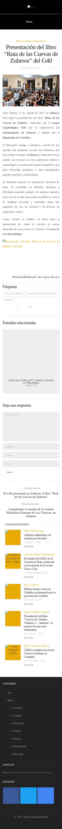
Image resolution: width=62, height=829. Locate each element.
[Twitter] (28, 795)
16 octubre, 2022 (35, 661)
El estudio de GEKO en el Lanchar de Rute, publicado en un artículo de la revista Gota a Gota (39, 563)
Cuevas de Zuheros (13, 293)
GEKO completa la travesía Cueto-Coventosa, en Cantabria (39, 653)
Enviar (9, 472)
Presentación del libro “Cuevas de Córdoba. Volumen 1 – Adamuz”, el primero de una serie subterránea (38, 622)
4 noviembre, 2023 (36, 573)
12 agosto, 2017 (31, 68)
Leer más (29, 546)
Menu (29, 21)
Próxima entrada (30, 504)
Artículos (28, 554)
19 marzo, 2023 (34, 634)
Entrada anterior (32, 488)
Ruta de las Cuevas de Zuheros (42, 293)
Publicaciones (39, 41)
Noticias (35, 585)
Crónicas (35, 612)
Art (9, 692)
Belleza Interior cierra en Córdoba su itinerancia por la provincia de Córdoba (39, 592)
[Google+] (45, 795)
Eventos (27, 41)
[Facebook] (11, 795)
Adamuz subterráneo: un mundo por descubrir (37, 536)
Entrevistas (18, 723)
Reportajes (18, 754)
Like (30, 307)
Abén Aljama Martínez (48, 277)
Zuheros (8, 299)
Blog (18, 41)
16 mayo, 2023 (33, 600)
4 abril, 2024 (32, 542)
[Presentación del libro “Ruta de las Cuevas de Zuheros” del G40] (31, 92)
